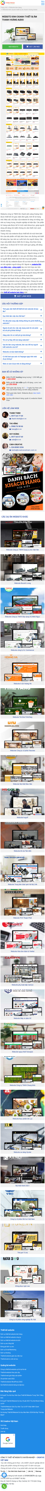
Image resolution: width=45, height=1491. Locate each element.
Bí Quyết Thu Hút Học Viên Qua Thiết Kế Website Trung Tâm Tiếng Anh (22, 1396)
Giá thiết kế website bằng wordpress (12, 1385)
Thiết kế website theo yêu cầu (10, 1372)
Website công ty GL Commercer (22, 650)
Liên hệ (3, 1431)
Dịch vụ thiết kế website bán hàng (11, 1334)
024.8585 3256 (17, 447)
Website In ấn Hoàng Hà (22, 684)
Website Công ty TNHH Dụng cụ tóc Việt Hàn (22, 550)
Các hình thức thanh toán (16, 1471)
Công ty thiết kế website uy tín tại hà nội (13, 1369)
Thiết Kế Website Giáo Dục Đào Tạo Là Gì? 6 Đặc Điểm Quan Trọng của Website (20, 1408)
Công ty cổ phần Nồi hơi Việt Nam (22, 1219)
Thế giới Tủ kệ (22, 1253)
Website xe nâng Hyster (22, 1152)
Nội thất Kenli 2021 (22, 1186)
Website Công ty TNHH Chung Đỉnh (22, 1085)
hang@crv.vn (17, 429)
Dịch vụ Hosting (6, 1353)
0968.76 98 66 (17, 426)
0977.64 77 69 (17, 416)
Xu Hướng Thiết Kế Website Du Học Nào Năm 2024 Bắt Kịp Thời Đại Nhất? (22, 1414)
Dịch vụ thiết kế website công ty (11, 1337)
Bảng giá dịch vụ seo (7, 1346)
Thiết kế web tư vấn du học (9, 1359)
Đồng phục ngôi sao (22, 1286)
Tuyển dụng (4, 1428)
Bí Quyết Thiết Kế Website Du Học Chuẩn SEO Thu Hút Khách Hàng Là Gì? (22, 1402)
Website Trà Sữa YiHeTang (22, 717)
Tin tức (3, 1471)
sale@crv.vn (16, 440)
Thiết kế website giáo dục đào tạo (11, 1356)
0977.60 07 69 (17, 437)
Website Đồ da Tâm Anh (22, 851)
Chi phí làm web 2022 (8, 1379)
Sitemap (38, 1471)
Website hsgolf (22, 818)
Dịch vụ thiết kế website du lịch (10, 1340)
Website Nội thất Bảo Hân (22, 784)
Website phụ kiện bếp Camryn (22, 985)
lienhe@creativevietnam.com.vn (24, 450)
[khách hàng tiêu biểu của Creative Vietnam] (22, 482)
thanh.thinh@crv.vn (19, 419)
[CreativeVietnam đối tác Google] (8, 1440)
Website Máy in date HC (22, 1018)
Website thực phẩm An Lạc (22, 1119)
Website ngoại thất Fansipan (22, 1052)
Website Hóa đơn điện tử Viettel (22, 951)
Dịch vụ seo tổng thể (7, 1343)
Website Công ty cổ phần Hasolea (22, 751)
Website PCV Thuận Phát (22, 918)
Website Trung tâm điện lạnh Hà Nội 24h (22, 884)
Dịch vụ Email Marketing (8, 1349)
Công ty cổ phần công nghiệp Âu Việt (22, 1320)
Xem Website (13, 47)
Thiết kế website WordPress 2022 (11, 1382)
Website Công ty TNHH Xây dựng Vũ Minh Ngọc (22, 617)
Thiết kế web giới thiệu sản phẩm (11, 1375)
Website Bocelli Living (22, 583)
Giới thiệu (3, 1425)
